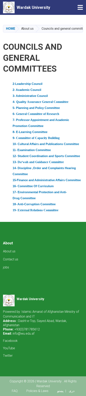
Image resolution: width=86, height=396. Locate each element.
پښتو (60, 391)
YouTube (9, 348)
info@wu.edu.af (23, 333)
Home (10, 28)
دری (71, 391)
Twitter (8, 355)
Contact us (10, 259)
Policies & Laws (37, 391)
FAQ (15, 391)
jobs (6, 267)
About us (9, 251)
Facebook (10, 341)
